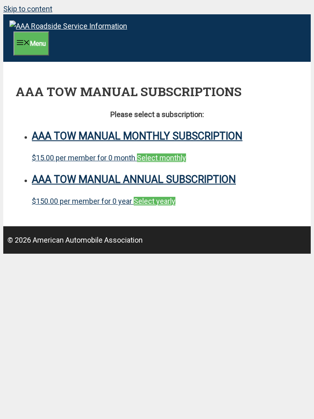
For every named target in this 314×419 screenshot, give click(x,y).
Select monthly (161, 157)
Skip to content (27, 9)
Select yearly (154, 201)
